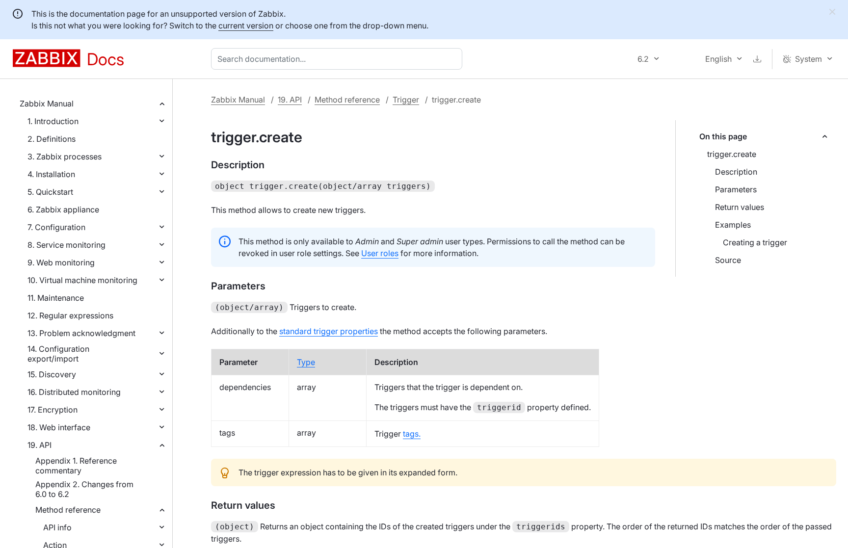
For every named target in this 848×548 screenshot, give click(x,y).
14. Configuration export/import (58, 354)
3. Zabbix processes (64, 156)
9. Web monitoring (61, 262)
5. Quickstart (50, 192)
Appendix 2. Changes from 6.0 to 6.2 (84, 489)
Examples (733, 225)
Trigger (406, 99)
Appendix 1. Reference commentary (76, 465)
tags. (412, 434)
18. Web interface (58, 427)
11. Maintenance (55, 298)
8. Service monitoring (66, 245)
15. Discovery (51, 374)
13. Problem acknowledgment (81, 333)
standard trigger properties (328, 331)
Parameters (736, 189)
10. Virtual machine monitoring (82, 280)
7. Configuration (56, 227)
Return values (739, 207)
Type (306, 362)
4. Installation (51, 174)
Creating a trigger (755, 242)
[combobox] (338, 59)
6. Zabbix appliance (63, 209)
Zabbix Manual (47, 103)
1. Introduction (53, 121)
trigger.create (731, 154)
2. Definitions (51, 139)
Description (736, 172)
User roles (379, 253)
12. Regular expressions (70, 315)
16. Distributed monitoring (74, 392)
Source (728, 260)
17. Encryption (52, 410)
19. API (39, 445)
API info (57, 527)
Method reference (68, 510)
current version (245, 25)
